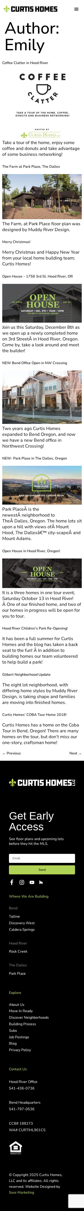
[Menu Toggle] (76, 9)
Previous (11, 753)
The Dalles (18, 965)
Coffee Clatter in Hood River (25, 62)
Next (75, 753)
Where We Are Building (28, 896)
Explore (15, 992)
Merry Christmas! (16, 241)
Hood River (18, 943)
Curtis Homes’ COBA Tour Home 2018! (34, 714)
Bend (13, 908)
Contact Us (18, 1069)
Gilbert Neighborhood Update (26, 674)
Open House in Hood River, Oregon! (31, 551)
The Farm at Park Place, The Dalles (31, 166)
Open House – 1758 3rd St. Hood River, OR (37, 276)
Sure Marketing (21, 1192)
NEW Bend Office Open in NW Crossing (34, 363)
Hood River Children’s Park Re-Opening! (35, 628)
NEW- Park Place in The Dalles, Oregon (34, 458)
